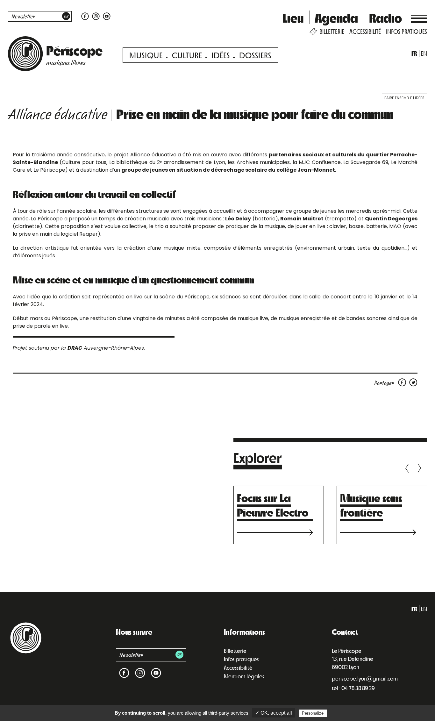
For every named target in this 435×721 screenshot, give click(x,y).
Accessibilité (238, 667)
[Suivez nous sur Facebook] (85, 16)
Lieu (292, 17)
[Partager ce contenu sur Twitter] (413, 382)
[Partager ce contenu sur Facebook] (403, 382)
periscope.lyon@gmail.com (365, 678)
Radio (385, 17)
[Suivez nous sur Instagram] (95, 16)
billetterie (331, 31)
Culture (187, 55)
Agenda (336, 17)
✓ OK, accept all (273, 713)
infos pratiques (406, 31)
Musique (146, 55)
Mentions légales (244, 676)
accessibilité (365, 31)
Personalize (313, 713)
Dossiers (255, 55)
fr (414, 53)
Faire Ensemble (398, 97)
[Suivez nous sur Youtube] (106, 16)
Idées (220, 55)
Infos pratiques (241, 658)
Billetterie (235, 650)
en (424, 53)
